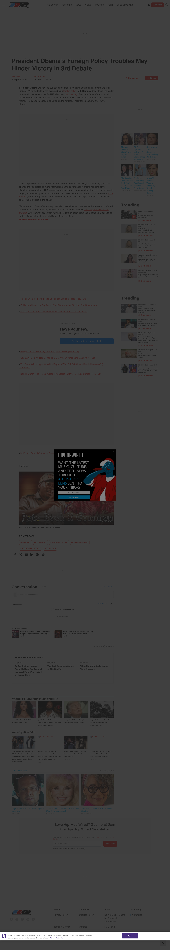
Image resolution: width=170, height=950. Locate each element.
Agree (130, 936)
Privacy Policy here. (57, 938)
